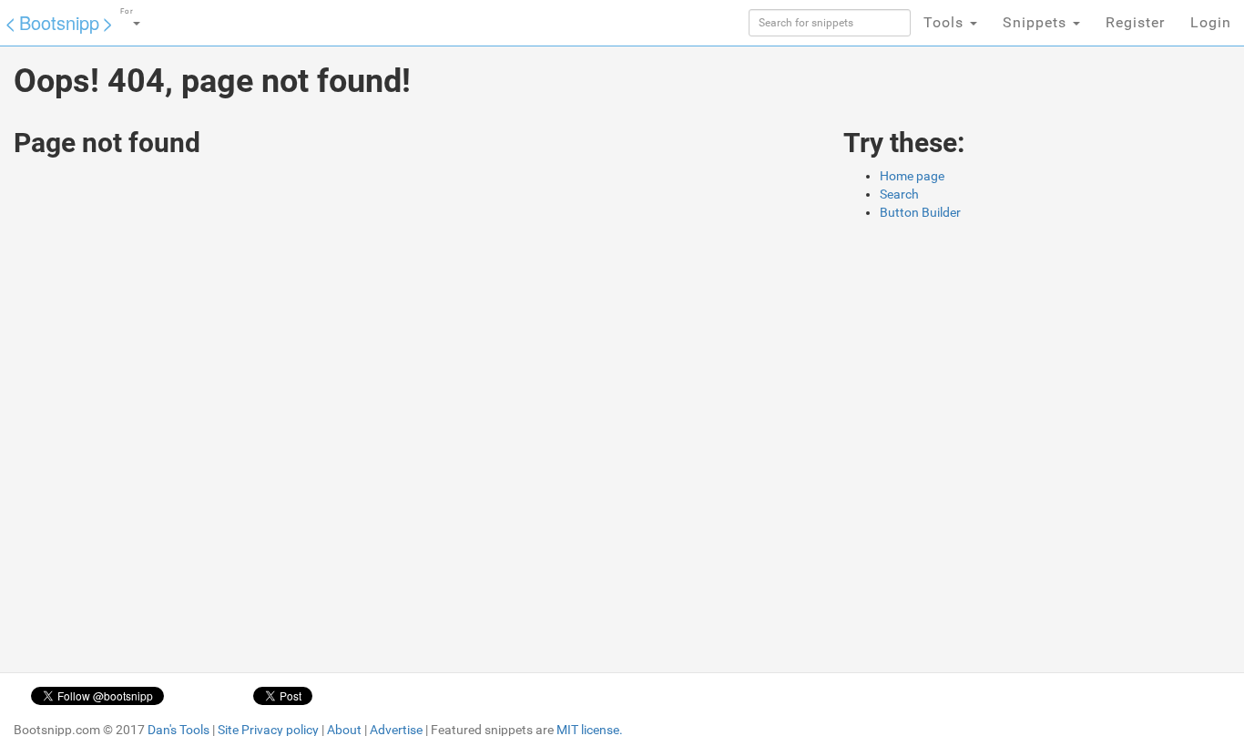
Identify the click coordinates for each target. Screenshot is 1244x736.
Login (1210, 22)
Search (899, 194)
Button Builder (920, 212)
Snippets (1037, 22)
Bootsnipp (59, 22)
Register (1135, 22)
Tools (945, 22)
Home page (912, 176)
